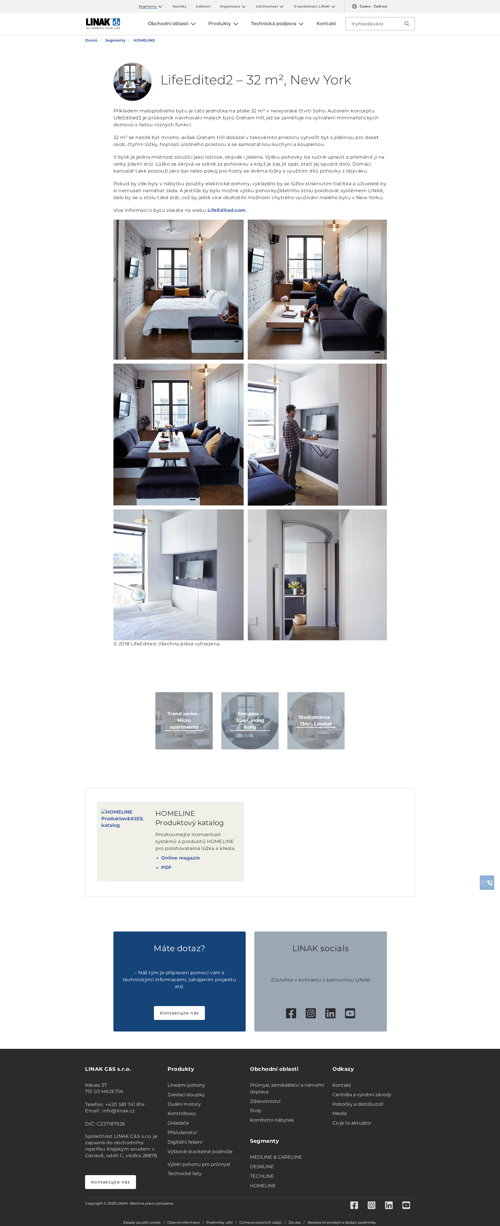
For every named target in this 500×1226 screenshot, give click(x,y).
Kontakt (341, 1085)
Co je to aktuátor (351, 1123)
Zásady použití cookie (142, 1223)
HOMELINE (263, 1185)
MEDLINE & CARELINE (276, 1157)
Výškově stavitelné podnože (200, 1151)
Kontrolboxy (182, 1113)
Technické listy (185, 1173)
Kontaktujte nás (179, 1013)
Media (339, 1113)
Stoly (256, 1110)
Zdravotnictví (265, 1101)
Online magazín (180, 858)
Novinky (179, 6)
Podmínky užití (219, 1223)
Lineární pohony (186, 1085)
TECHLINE (262, 1176)
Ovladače (178, 1123)
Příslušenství (182, 1132)
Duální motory (184, 1104)
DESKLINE (262, 1166)
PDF (166, 867)
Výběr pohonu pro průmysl (199, 1164)
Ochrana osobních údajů (260, 1223)
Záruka (294, 1223)
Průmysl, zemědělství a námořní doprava (287, 1088)
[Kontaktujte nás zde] (487, 882)
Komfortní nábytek (272, 1120)
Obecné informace (183, 1223)
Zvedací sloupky (186, 1094)
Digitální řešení (185, 1142)
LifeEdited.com (226, 210)
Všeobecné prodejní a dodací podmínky (341, 1223)
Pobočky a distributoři (357, 1104)
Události (203, 6)
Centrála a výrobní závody (361, 1094)
